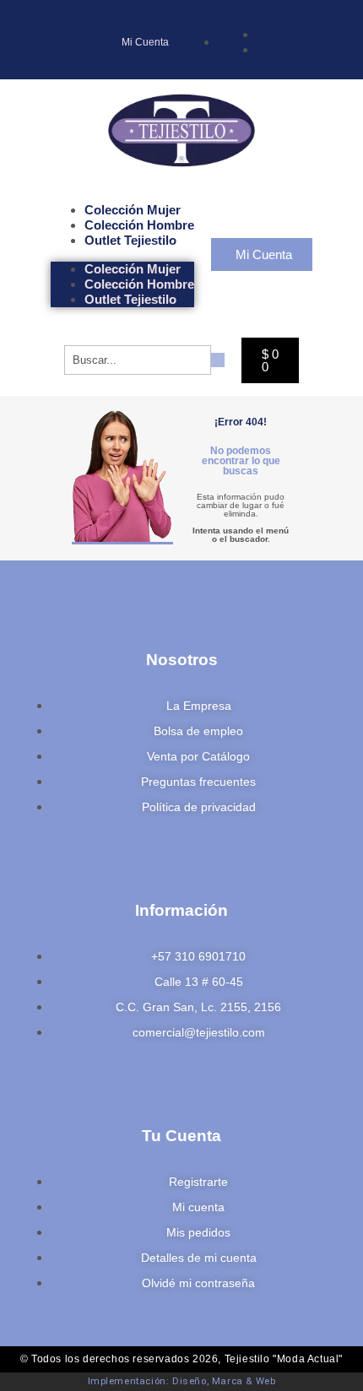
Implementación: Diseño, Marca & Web (182, 1381)
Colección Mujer (132, 210)
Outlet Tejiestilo (130, 240)
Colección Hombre (139, 225)
